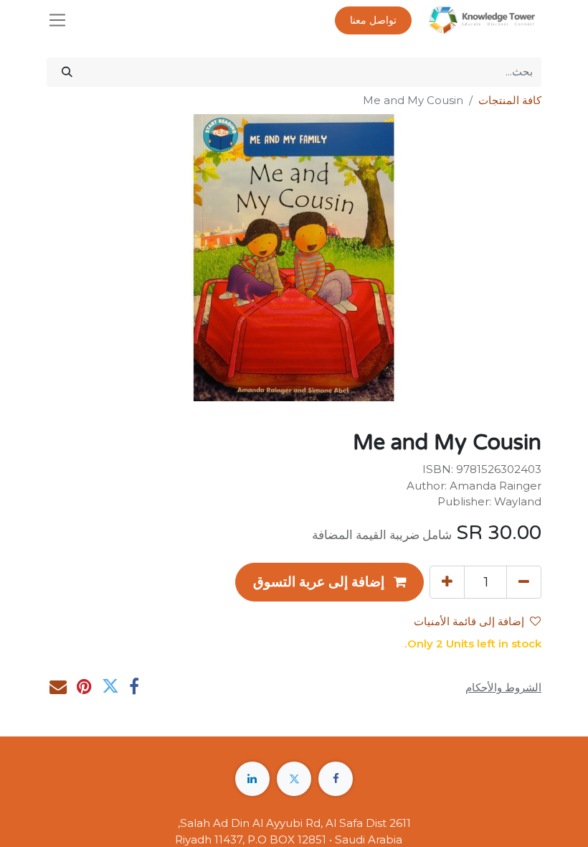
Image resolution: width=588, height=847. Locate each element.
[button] (329, 582)
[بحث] (67, 72)
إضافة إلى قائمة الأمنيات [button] (469, 621)
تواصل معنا (373, 20)
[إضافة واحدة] (447, 582)
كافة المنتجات (509, 100)
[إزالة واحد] (523, 582)
